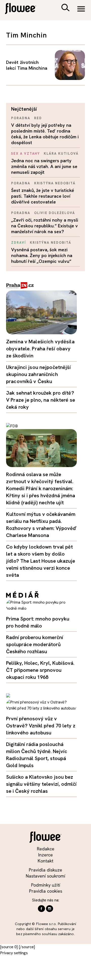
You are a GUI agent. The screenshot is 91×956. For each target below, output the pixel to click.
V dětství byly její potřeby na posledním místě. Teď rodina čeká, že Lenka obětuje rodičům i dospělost (45, 133)
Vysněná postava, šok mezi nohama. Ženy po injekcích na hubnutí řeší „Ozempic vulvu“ (41, 255)
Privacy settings (14, 952)
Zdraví (18, 242)
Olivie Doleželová (54, 213)
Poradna (20, 118)
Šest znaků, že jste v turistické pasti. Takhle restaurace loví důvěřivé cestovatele (42, 196)
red (38, 118)
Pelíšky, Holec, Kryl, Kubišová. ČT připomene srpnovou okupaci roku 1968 (40, 670)
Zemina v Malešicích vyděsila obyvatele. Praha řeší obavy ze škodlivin (40, 348)
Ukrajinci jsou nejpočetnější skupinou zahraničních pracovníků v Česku (38, 374)
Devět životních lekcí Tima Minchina (26, 65)
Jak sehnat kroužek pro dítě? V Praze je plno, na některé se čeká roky (40, 400)
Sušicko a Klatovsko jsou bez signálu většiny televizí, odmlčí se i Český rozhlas (41, 784)
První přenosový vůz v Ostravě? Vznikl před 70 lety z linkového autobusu (40, 725)
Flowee (24, 9)
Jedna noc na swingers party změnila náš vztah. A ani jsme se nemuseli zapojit (44, 166)
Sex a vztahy (25, 153)
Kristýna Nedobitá (55, 183)
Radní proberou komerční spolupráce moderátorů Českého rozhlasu (34, 644)
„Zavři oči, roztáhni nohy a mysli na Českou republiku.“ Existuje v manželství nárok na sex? (44, 225)
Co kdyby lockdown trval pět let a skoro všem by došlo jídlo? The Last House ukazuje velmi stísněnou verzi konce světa (40, 561)
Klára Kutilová (61, 153)
